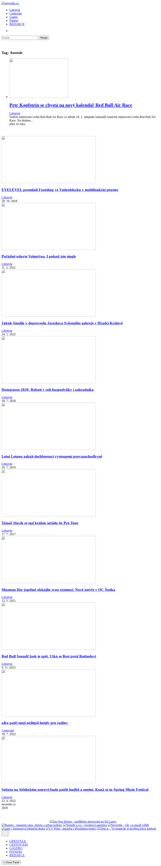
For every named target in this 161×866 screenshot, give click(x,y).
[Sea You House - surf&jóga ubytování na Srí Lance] (83, 821)
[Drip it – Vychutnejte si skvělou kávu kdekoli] (126, 828)
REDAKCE (17, 24)
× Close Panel (11, 862)
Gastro (13, 17)
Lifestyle (14, 10)
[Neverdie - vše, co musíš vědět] (128, 825)
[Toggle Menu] (5, 833)
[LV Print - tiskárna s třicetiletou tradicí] (71, 828)
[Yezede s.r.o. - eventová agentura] (85, 825)
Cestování (15, 13)
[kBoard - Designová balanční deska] (23, 828)
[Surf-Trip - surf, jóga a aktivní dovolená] (37, 821)
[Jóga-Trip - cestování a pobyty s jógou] (13, 821)
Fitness (13, 20)
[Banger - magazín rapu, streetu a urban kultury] (32, 825)
